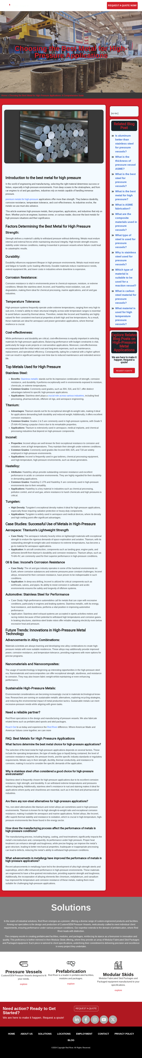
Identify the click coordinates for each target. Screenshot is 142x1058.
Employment (90, 5)
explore (23, 984)
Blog (103, 5)
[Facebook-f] (86, 1019)
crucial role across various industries (66, 395)
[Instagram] (95, 1019)
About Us (39, 5)
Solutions (56, 5)
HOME (11, 1034)
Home (4, 95)
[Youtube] (104, 1019)
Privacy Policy (124, 1034)
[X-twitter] (113, 1019)
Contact (74, 5)
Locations (64, 1034)
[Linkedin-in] (77, 1019)
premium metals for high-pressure (22, 199)
